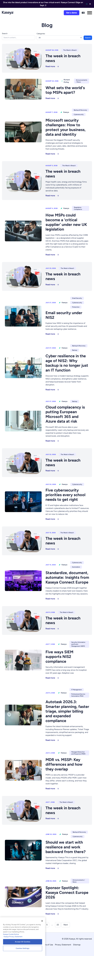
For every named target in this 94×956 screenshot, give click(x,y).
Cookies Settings (22, 948)
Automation (76, 567)
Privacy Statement (63, 944)
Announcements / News (81, 81)
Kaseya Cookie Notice (11, 934)
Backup (74, 350)
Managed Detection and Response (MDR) (78, 753)
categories (41, 34)
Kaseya (66, 112)
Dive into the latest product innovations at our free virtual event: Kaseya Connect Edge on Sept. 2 (43, 3)
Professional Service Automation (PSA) (78, 695)
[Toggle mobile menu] (89, 12)
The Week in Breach (70, 50)
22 (58, 925)
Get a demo (71, 13)
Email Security (77, 298)
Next (66, 925)
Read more (50, 66)
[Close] (42, 921)
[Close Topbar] (90, 4)
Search (4, 33)
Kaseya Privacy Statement (13, 936)
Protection (75, 307)
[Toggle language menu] (83, 12)
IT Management (76, 690)
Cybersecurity (79, 114)
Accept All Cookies (22, 942)
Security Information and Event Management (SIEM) (78, 644)
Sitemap (76, 944)
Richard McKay (67, 81)
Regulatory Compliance (78, 208)
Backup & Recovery (80, 110)
